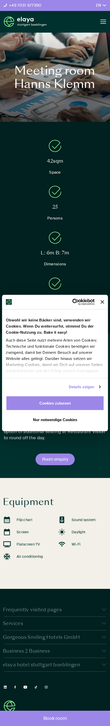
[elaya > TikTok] (36, 687)
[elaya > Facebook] (15, 687)
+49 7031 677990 (25, 5)
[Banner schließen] (102, 302)
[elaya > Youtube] (25, 687)
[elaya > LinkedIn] (5, 687)
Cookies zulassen (55, 403)
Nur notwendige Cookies (55, 420)
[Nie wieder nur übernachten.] (25, 22)
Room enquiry (55, 459)
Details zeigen (81, 387)
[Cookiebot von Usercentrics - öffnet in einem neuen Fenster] (72, 302)
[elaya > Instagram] (46, 687)
